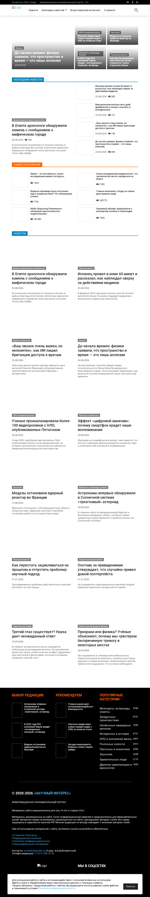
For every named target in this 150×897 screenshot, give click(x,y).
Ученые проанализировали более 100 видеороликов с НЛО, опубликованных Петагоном (41, 425)
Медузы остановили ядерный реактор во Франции (120, 38)
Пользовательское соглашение (30, 844)
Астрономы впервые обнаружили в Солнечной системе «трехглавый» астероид (106, 497)
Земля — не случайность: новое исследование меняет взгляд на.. (47, 175)
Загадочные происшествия (91, 560)
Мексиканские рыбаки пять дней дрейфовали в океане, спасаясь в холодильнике (113, 107)
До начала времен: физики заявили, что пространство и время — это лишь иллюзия (39, 57)
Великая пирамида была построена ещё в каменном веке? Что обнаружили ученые (51, 194)
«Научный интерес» (52, 793)
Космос (19, 48)
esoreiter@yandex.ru (34, 850)
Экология (115, 33)
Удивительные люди (22, 626)
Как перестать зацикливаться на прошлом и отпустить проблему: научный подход (40, 569)
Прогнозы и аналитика (89, 415)
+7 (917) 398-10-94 (44, 853)
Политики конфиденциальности (56, 888)
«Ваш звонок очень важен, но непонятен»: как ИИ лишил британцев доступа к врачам (115, 126)
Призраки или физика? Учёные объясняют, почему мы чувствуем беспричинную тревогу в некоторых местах (107, 638)
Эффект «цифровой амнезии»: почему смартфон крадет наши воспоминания (104, 425)
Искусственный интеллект (85, 10)
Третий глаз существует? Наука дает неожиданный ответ (39, 634)
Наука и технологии (21, 340)
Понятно (130, 886)
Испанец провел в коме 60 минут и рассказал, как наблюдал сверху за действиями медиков (114, 89)
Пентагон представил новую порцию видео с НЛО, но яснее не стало (90, 38)
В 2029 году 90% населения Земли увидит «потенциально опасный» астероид (90, 62)
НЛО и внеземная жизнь (89, 33)
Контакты (31, 835)
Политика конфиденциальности (31, 841)
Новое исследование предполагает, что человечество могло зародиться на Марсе (117, 176)
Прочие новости (86, 268)
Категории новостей (53, 10)
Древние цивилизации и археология (29, 120)
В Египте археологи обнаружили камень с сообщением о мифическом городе (39, 130)
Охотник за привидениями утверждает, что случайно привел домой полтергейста (107, 569)
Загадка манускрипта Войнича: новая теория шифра (80, 747)
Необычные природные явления (93, 626)
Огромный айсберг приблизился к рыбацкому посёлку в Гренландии (114, 210)
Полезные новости (119, 55)
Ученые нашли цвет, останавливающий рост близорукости (80, 707)
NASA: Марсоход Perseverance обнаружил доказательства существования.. (46, 211)
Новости (33, 10)
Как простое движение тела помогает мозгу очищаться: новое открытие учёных (122, 62)
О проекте (109, 10)
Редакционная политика (27, 838)
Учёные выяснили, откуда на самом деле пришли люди (115, 192)
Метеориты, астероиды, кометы (89, 54)
